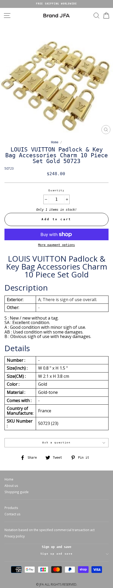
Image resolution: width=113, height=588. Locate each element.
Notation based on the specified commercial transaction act (49, 530)
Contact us (12, 514)
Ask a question (56, 442)
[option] (56, 4)
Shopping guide (16, 492)
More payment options (56, 245)
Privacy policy (14, 536)
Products (11, 508)
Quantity (56, 190)
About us (11, 485)
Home (54, 142)
